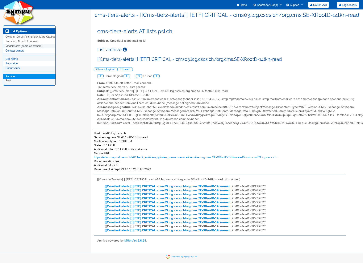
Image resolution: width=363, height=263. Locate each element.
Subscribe (11, 63)
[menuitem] (242, 4)
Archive (10, 76)
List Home (11, 58)
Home (243, 5)
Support (294, 5)
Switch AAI (319, 5)
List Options (18, 31)
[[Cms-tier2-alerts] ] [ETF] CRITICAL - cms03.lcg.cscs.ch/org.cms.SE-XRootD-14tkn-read (167, 186)
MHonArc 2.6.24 (135, 240)
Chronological (105, 69)
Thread (125, 69)
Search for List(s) (267, 5)
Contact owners (14, 50)
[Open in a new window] (125, 49)
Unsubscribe (13, 68)
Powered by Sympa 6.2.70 (184, 256)
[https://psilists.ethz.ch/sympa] (19, 12)
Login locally (349, 5)
